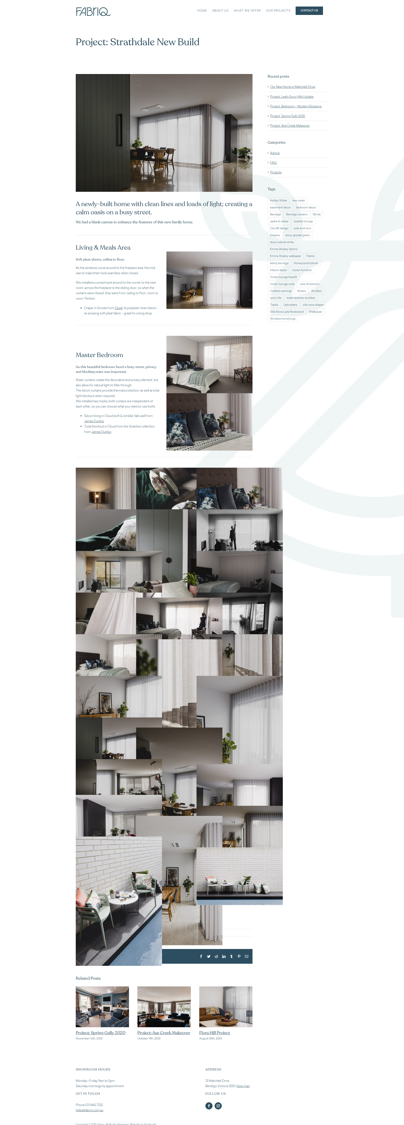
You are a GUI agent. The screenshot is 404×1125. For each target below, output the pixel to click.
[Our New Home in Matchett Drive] (225, 988)
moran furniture (302, 270)
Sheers (301, 291)
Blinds (317, 214)
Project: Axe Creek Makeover (102, 1033)
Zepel (119, 308)
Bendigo (275, 214)
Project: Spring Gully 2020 (287, 116)
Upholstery (291, 305)
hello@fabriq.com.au (89, 1116)
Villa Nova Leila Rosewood (287, 312)
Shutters (316, 291)
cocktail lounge (303, 221)
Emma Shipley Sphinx (284, 249)
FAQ (273, 163)
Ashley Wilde (278, 200)
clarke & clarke (279, 221)
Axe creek (298, 200)
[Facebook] (209, 1111)
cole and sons (302, 228)
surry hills (276, 298)
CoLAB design (279, 228)
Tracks (274, 305)
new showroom (309, 284)
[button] (79, 1016)
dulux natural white (282, 242)
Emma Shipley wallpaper (285, 256)
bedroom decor (306, 207)
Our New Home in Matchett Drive (292, 87)
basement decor (280, 207)
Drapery (275, 235)
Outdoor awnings (281, 291)
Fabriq (310, 256)
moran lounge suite (282, 284)
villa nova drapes (313, 305)
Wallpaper (315, 312)
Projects (276, 172)
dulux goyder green (297, 235)
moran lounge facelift (283, 277)
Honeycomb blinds (306, 263)
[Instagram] (218, 1111)
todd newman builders (301, 298)
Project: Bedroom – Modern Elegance (296, 106)
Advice (275, 153)
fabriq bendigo (279, 263)
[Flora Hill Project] (164, 988)
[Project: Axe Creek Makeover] (102, 988)
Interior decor (278, 270)
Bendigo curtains (297, 214)
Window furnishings (282, 318)
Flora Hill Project (152, 1033)
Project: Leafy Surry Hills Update (292, 97)
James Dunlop (94, 421)
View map (243, 1092)
